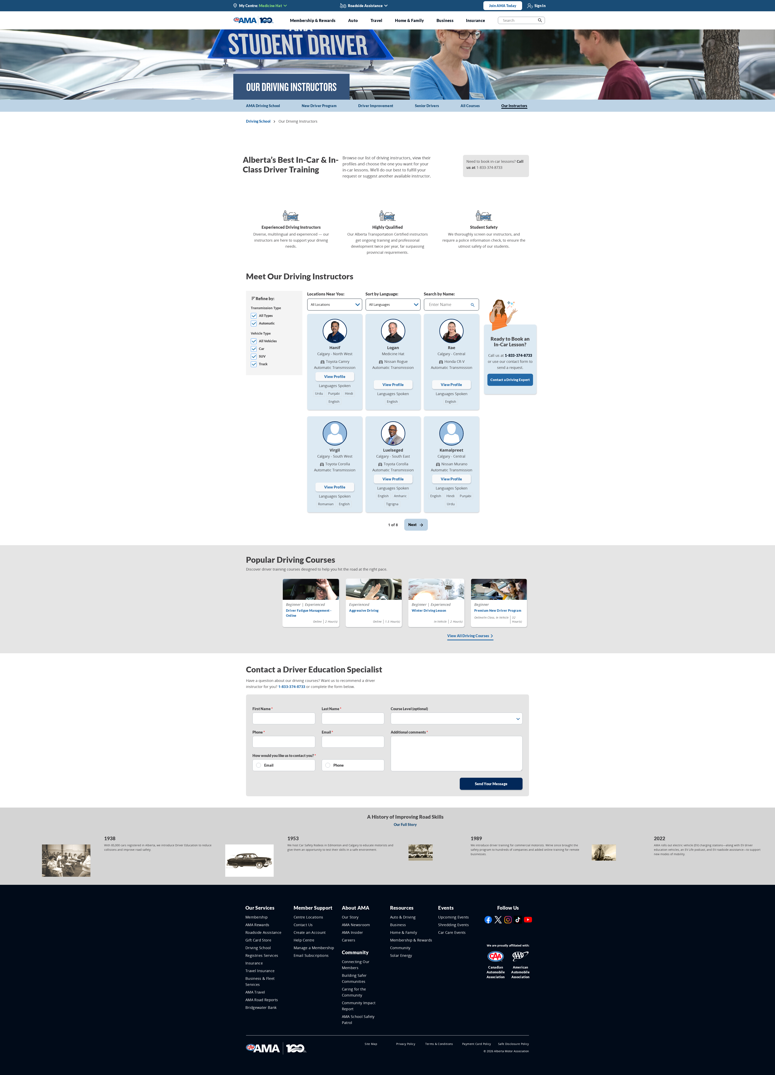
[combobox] (446, 304)
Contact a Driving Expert (510, 380)
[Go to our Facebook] (488, 919)
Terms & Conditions (439, 1044)
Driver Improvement (375, 105)
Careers (348, 940)
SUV (262, 356)
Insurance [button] (475, 20)
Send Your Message (491, 784)
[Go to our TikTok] (518, 919)
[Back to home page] (253, 20)
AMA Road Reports (261, 999)
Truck (263, 364)
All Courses (470, 105)
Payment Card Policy (476, 1044)
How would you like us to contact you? (283, 755)
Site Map (371, 1044)
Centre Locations (308, 917)
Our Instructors (514, 105)
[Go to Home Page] (276, 1048)
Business (398, 924)
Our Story (350, 917)
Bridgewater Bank (261, 1007)
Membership (256, 917)
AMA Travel (255, 992)
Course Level (409, 709)
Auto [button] (353, 20)
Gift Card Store (258, 940)
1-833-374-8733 (518, 355)
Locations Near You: (326, 293)
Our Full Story (405, 824)
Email (327, 732)
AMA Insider (352, 932)
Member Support (313, 908)
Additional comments (408, 732)
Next (412, 524)
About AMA (356, 908)
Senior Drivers (427, 105)
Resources (402, 908)
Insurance (254, 963)
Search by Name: (439, 293)
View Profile (334, 376)
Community (355, 952)
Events (446, 908)
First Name (261, 709)
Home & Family (403, 932)
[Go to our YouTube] (528, 919)
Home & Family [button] (409, 20)
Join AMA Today (502, 5)
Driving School (258, 121)
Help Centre (304, 940)
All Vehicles (268, 341)
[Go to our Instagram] (508, 919)
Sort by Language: (382, 293)
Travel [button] (376, 20)
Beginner (481, 604)
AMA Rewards (257, 924)
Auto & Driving (403, 917)
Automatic (267, 323)
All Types (266, 315)
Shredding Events (453, 924)
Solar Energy (401, 955)
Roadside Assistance (263, 932)
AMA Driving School (263, 105)
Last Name (331, 709)
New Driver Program (319, 105)
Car (261, 349)
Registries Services (261, 955)
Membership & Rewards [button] (313, 20)
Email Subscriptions (311, 955)
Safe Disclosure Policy (513, 1044)
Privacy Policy (405, 1044)
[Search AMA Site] (540, 20)
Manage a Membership (314, 947)
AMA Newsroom (356, 924)
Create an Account (310, 932)
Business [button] (445, 20)
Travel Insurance (260, 970)
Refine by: (265, 298)
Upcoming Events (453, 917)
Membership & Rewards (411, 940)
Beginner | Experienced (305, 604)
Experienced (359, 604)
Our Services (259, 908)
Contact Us (303, 924)
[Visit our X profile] (498, 919)
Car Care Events (452, 932)
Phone (257, 732)
